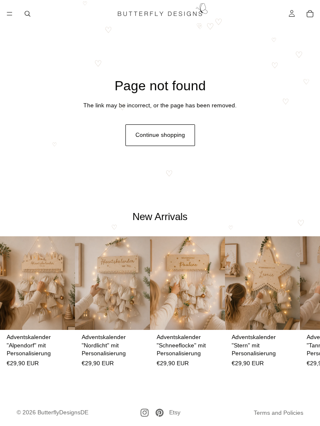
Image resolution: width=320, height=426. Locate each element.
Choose (69, 317)
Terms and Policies (278, 412)
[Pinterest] (160, 413)
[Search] (27, 14)
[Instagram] (145, 413)
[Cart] (310, 14)
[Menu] (9, 13)
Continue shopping (160, 134)
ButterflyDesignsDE (63, 412)
